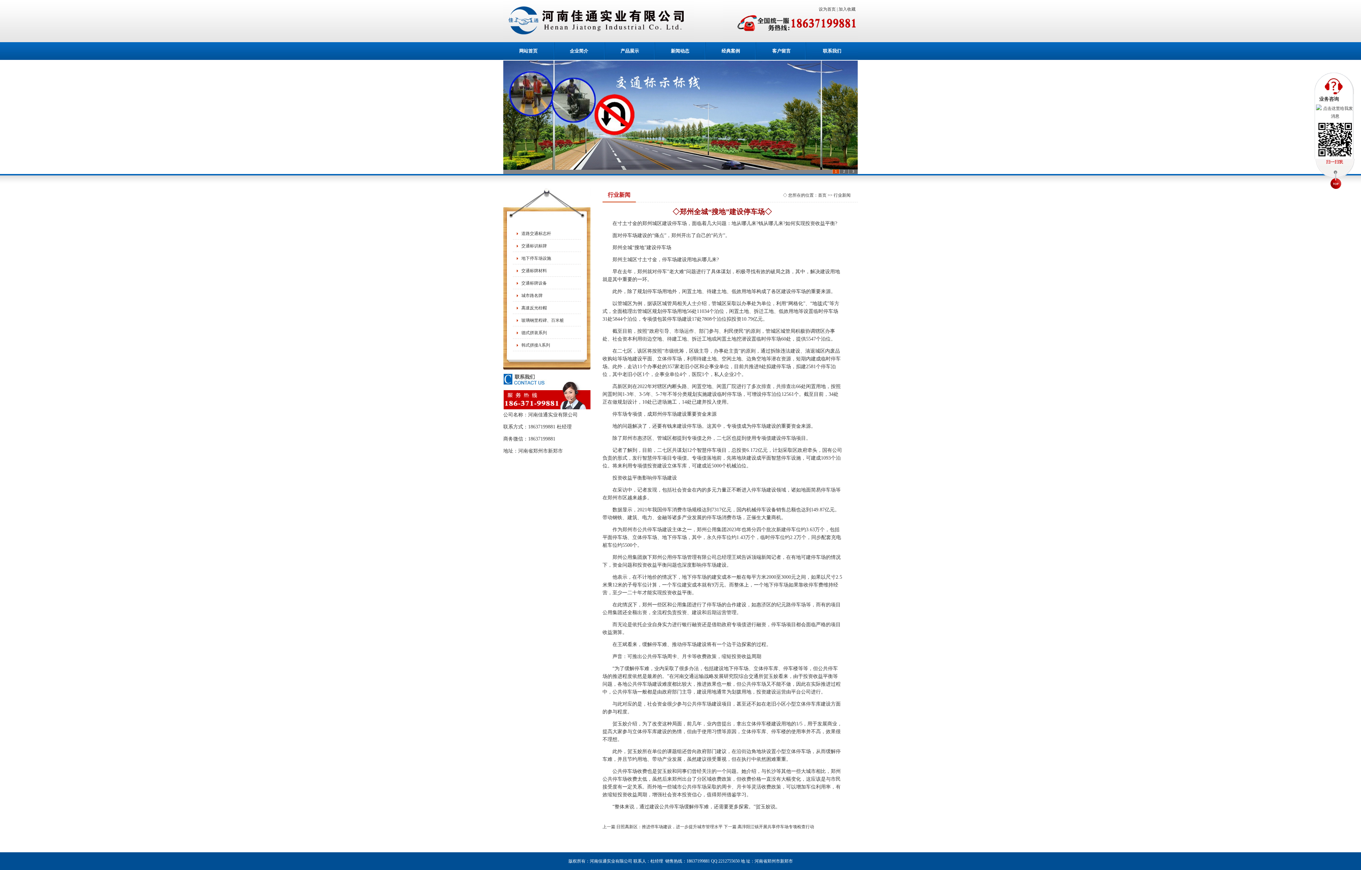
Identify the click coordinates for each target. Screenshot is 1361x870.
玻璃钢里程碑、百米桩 (542, 320)
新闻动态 (680, 51)
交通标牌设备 (534, 283)
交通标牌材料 (534, 270)
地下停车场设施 (536, 258)
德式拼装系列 (534, 332)
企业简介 (579, 51)
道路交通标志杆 (536, 233)
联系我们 (832, 51)
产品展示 (630, 51)
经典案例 (731, 51)
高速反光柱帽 (534, 307)
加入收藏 (848, 9)
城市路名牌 (532, 295)
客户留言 (781, 51)
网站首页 (528, 51)
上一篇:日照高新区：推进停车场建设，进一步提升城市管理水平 (663, 826)
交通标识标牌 (534, 245)
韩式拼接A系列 (535, 345)
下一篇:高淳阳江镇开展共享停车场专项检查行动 (769, 826)
